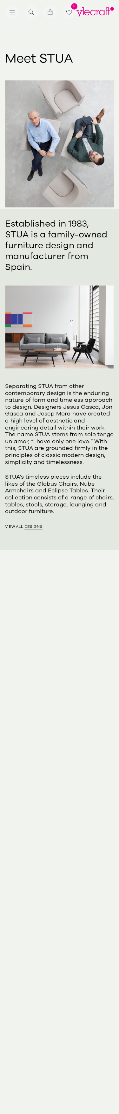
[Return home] (92, 12)
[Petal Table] (49, 667)
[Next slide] (108, 667)
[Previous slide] (10, 667)
